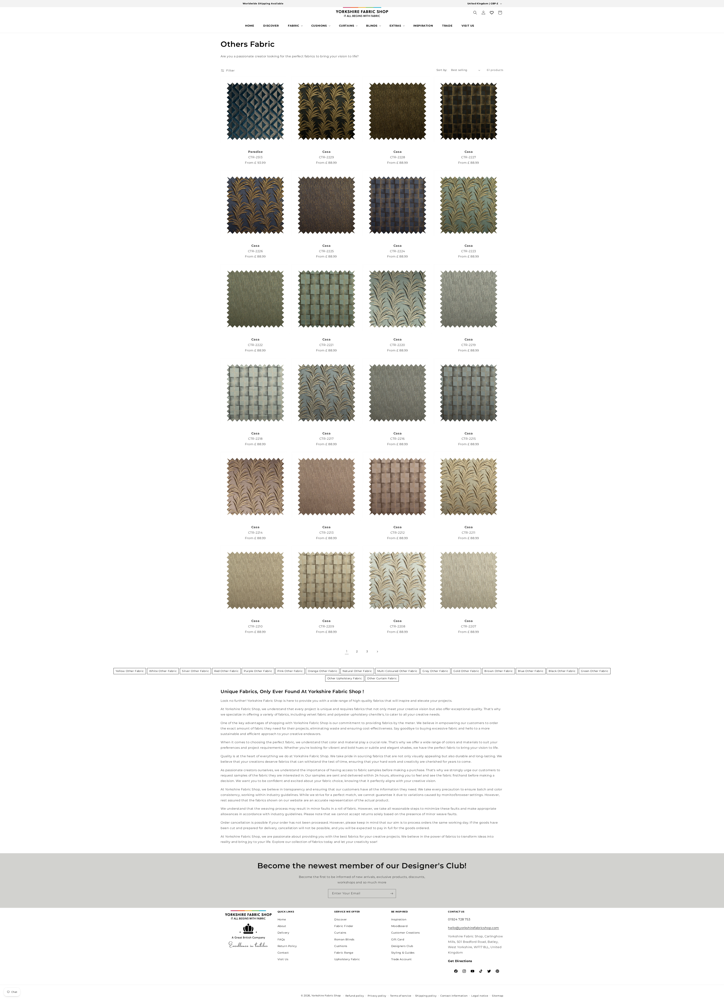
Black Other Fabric (562, 671)
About (282, 926)
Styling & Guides (403, 952)
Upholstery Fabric (347, 959)
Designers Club (402, 946)
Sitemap (497, 995)
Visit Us (283, 959)
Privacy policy (377, 995)
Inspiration (398, 919)
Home (282, 919)
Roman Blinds (344, 939)
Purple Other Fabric (258, 671)
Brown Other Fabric (498, 671)
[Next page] (377, 651)
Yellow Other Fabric (130, 671)
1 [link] (346, 651)
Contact (283, 952)
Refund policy (354, 995)
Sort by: (441, 70)
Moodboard (399, 926)
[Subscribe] (391, 893)
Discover (340, 919)
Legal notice (479, 995)
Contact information (454, 995)
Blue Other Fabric (530, 671)
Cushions (340, 946)
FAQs (281, 939)
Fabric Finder (343, 926)
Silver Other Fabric (195, 671)
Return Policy (287, 946)
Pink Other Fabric (290, 671)
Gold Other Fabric (466, 671)
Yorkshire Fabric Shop (326, 995)
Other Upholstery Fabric (344, 678)
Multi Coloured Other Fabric (397, 671)
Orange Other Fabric (322, 671)
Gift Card (397, 939)
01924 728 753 (459, 919)
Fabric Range (343, 952)
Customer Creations (405, 933)
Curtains (340, 933)
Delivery (283, 933)
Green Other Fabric (594, 671)
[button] (295, 26)
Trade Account (401, 959)
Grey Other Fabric (435, 671)
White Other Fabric (163, 671)
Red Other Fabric (226, 671)
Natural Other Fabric (357, 671)
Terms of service (400, 995)
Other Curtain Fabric (382, 678)
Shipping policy (426, 995)
